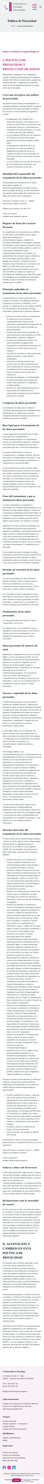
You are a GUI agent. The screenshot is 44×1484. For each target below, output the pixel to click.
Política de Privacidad (11, 1455)
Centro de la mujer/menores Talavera (17, 1406)
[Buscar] (40, 7)
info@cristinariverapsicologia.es (15, 1391)
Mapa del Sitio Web (10, 1461)
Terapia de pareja (9, 1421)
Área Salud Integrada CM (12, 1409)
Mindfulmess (8, 1433)
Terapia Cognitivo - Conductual (15, 1424)
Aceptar (16, 1480)
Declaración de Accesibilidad (14, 1458)
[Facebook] (4, 1467)
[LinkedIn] (14, 1467)
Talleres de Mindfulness (12, 1438)
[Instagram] (9, 1467)
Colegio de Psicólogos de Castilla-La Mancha (20, 1404)
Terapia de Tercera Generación (15, 1429)
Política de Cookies (10, 1452)
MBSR (5, 1440)
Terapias (6, 1417)
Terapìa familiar (9, 1426)
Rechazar (27, 1480)
